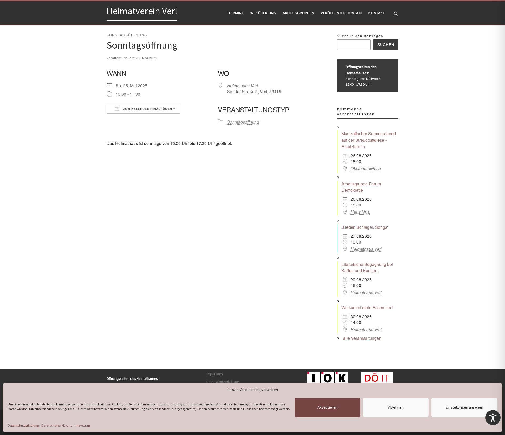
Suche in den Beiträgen (360, 36)
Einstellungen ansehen (464, 407)
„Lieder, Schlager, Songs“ (364, 227)
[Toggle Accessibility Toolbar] (493, 417)
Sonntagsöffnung (243, 122)
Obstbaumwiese (366, 168)
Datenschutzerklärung (23, 425)
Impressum (82, 425)
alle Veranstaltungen (362, 338)
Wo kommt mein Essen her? (367, 308)
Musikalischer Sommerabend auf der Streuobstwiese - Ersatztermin (368, 140)
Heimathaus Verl (242, 86)
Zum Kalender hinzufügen (147, 109)
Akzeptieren (327, 407)
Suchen (385, 45)
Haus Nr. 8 (360, 212)
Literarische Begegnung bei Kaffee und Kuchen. (367, 267)
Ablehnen (396, 407)
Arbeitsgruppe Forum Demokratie (361, 187)
